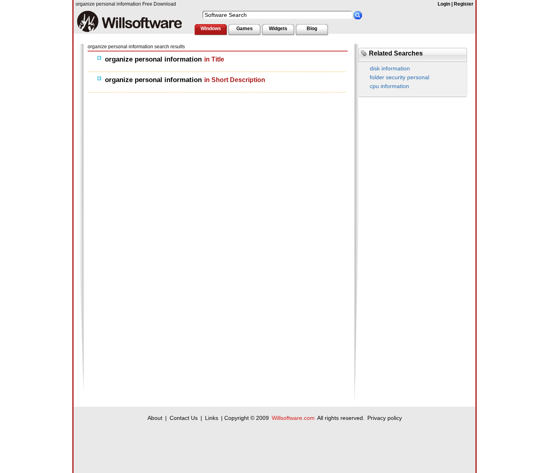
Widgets (278, 28)
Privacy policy (384, 418)
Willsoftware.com (293, 418)
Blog (312, 28)
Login (444, 4)
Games (244, 28)
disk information (390, 68)
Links (211, 418)
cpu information (389, 86)
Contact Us (184, 418)
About (154, 418)
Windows (211, 28)
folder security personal (399, 77)
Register (463, 4)
